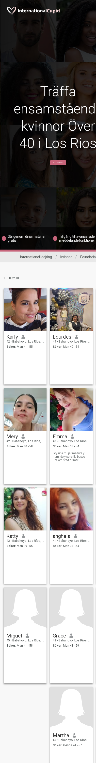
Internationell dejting (36, 257)
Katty (12, 536)
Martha (61, 735)
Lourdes (62, 337)
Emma (60, 436)
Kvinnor (66, 257)
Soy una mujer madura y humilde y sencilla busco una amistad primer (69, 457)
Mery (12, 436)
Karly (12, 337)
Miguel (14, 636)
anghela (61, 536)
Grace (59, 636)
